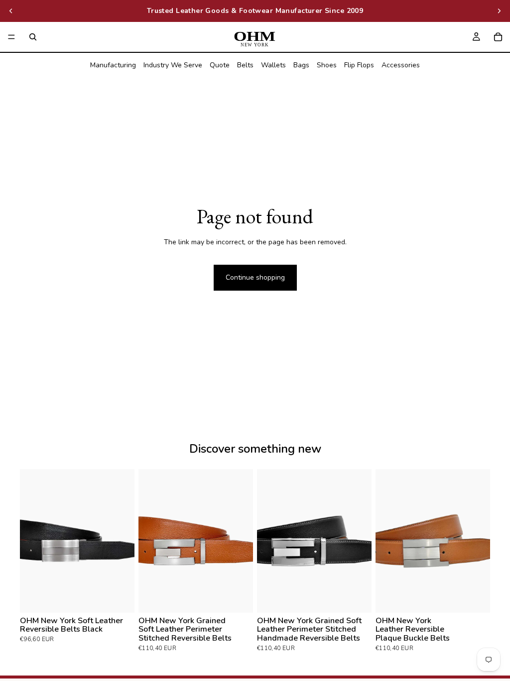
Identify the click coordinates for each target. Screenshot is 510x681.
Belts (245, 65)
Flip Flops (359, 65)
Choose (127, 597)
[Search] (33, 37)
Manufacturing (113, 65)
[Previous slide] (11, 11)
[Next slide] (499, 11)
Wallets (273, 65)
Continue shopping (255, 277)
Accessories (401, 65)
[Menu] (11, 36)
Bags (301, 65)
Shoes (327, 65)
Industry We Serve (172, 65)
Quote (220, 65)
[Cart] (498, 37)
